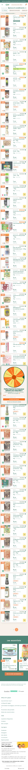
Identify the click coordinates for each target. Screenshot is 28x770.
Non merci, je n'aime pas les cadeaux (14, 401)
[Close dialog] (26, 366)
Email (4, 395)
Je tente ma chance (14, 399)
